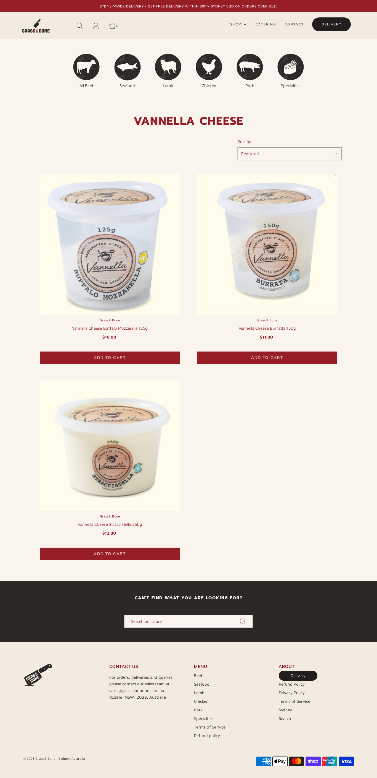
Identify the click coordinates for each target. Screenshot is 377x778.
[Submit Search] (243, 621)
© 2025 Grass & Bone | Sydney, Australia (54, 758)
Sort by (244, 141)
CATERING (266, 24)
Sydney (285, 709)
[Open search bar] (83, 26)
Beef (198, 675)
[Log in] (99, 26)
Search (285, 718)
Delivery (298, 675)
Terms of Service (209, 727)
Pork (198, 709)
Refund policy (207, 735)
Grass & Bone (110, 320)
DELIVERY (331, 24)
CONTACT (294, 24)
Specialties (204, 718)
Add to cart (110, 357)
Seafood (201, 684)
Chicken (201, 701)
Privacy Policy (292, 692)
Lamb (199, 692)
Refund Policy (292, 684)
